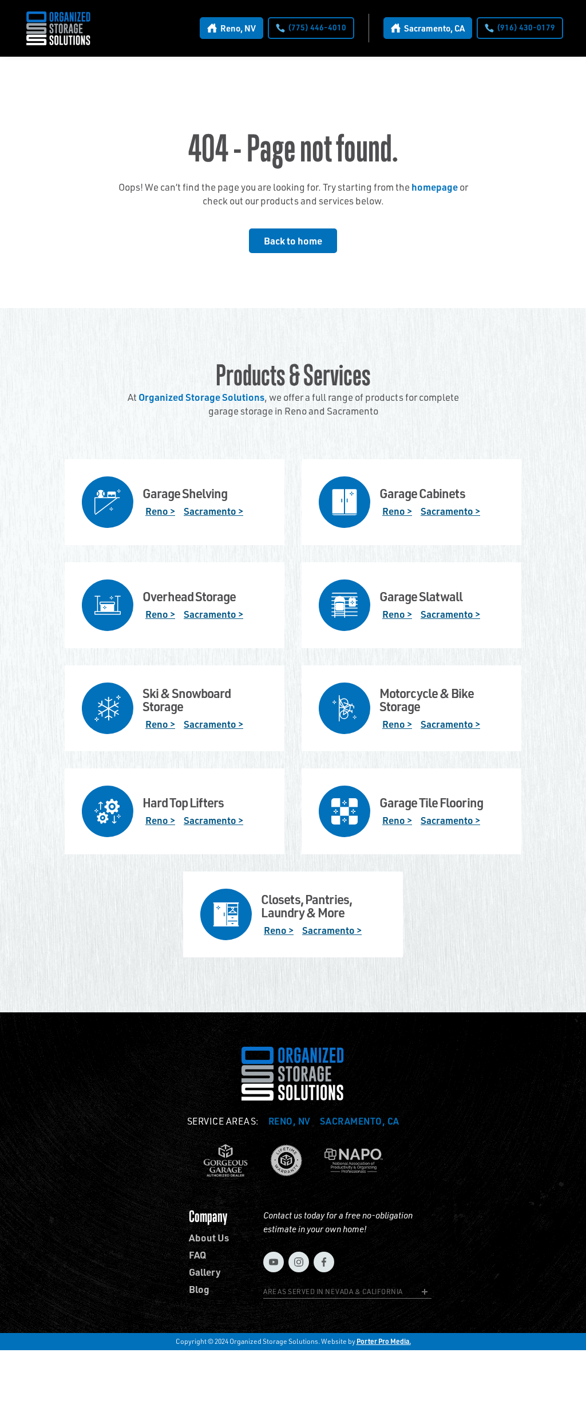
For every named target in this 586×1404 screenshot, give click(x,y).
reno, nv (289, 1121)
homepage (434, 186)
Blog (199, 1289)
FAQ (197, 1254)
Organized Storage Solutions (201, 397)
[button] (347, 1293)
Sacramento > (213, 510)
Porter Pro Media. (384, 1341)
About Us (209, 1237)
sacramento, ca (359, 1121)
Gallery (205, 1272)
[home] (58, 28)
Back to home (293, 240)
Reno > (160, 510)
